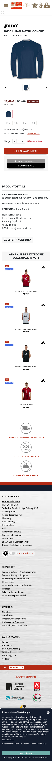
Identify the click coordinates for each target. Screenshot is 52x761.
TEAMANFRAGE (26, 165)
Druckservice (8, 582)
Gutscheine (7, 615)
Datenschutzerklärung (12, 535)
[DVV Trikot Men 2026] (26, 394)
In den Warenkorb (26, 151)
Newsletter (7, 612)
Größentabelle (33, 134)
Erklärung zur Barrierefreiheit (15, 541)
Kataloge (6, 588)
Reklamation (8, 525)
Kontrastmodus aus (25, 553)
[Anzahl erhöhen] (23, 141)
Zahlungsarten (9, 511)
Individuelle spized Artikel (14, 595)
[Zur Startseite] (19, 5)
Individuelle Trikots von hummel (17, 585)
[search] (26, 13)
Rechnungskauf (9, 655)
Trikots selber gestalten (13, 592)
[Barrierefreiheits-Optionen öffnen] (5, 553)
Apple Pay (7, 645)
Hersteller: (9, 214)
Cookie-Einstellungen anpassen (17, 545)
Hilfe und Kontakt (10, 504)
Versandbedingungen (12, 515)
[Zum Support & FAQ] (34, 5)
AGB (4, 528)
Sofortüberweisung (11, 648)
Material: (7, 203)
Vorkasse (6, 658)
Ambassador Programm (13, 622)
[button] (6, 5)
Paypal (5, 642)
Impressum (7, 538)
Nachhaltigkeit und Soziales (15, 625)
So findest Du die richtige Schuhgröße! (20, 508)
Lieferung (6, 518)
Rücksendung (8, 521)
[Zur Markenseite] (11, 26)
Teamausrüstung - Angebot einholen (19, 572)
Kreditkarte (7, 652)
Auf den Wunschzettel (27, 161)
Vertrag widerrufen (11, 501)
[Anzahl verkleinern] (14, 141)
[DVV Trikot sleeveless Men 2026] (26, 281)
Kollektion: (9, 209)
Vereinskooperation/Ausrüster (15, 578)
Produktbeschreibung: (15, 194)
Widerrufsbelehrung (11, 531)
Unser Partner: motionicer (14, 618)
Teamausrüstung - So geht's (15, 575)
